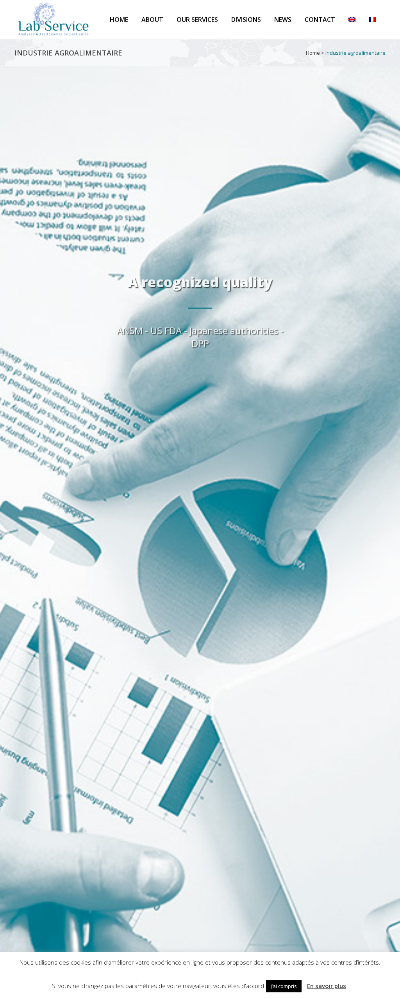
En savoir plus (326, 986)
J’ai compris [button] (284, 986)
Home (313, 52)
